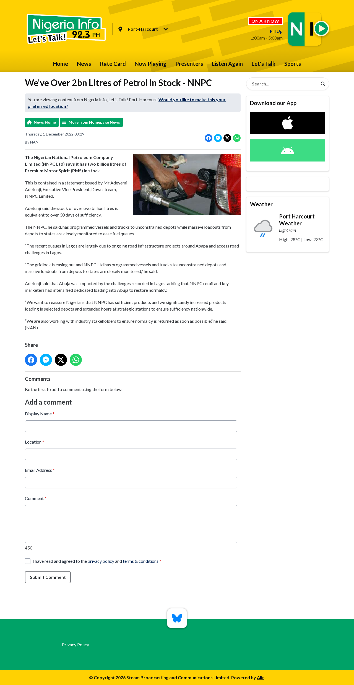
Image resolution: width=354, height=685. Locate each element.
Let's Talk (263, 63)
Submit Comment (48, 577)
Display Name (39, 413)
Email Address (40, 470)
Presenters (189, 63)
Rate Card (113, 63)
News (84, 63)
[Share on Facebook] (208, 138)
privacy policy (101, 561)
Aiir (260, 677)
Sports (292, 63)
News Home (45, 122)
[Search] (323, 83)
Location (34, 441)
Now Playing (150, 63)
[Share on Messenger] (218, 138)
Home (60, 63)
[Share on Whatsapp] (237, 138)
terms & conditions (140, 561)
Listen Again (227, 63)
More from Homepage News (94, 122)
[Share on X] (227, 138)
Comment (35, 498)
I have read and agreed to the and (97, 561)
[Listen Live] (321, 28)
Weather (261, 204)
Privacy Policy (75, 644)
